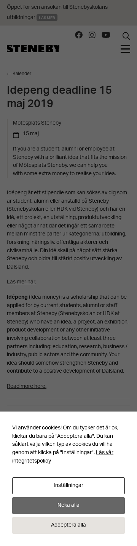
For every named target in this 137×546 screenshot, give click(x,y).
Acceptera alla (68, 525)
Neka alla (68, 505)
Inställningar (68, 486)
